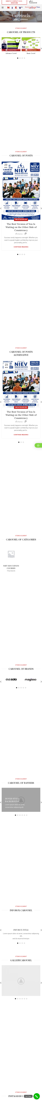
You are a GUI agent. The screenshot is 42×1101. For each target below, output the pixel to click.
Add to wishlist (17, 40)
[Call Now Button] (37, 1096)
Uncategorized (21, 219)
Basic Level (31, 53)
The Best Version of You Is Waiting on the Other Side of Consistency (21, 227)
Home (16, 19)
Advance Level (11, 53)
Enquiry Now (12, 50)
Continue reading (21, 247)
